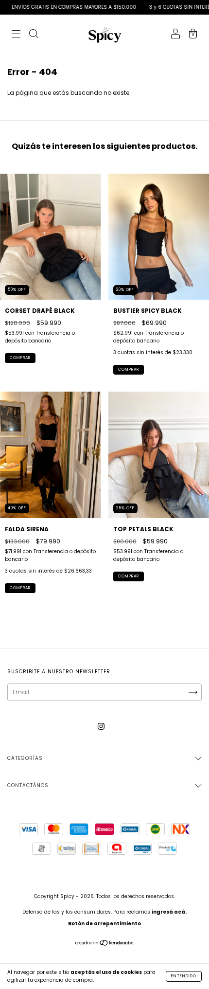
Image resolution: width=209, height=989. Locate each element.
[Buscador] (33, 35)
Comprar (20, 357)
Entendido (183, 976)
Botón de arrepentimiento (104, 923)
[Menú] (16, 35)
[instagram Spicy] (101, 726)
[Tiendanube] (104, 944)
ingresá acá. (169, 912)
